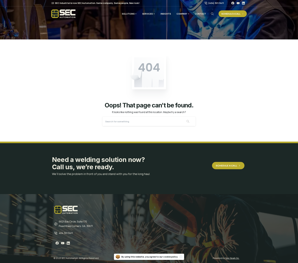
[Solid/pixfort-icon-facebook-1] (57, 243)
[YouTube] (238, 3)
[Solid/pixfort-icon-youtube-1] (62, 243)
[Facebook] (232, 3)
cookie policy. (170, 256)
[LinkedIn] (243, 3)
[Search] (212, 13)
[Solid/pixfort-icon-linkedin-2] (68, 243)
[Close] (181, 256)
